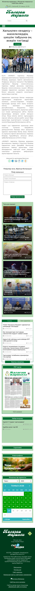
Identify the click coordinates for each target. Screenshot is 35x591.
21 (21, 506)
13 (17, 502)
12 (13, 502)
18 (9, 506)
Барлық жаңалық (17, 362)
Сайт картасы (17, 572)
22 (26, 506)
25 (9, 511)
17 (5, 506)
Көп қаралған (25, 321)
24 (5, 511)
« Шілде (7, 519)
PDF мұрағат (17, 412)
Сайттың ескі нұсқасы (17, 582)
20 (17, 506)
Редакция (17, 570)
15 (26, 502)
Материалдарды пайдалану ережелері (17, 575)
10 (5, 502)
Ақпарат (17, 44)
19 (13, 506)
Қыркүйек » (26, 519)
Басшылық (17, 567)
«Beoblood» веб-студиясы (17, 587)
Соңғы (9, 321)
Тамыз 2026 (17, 486)
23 (30, 506)
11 (9, 502)
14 (22, 502)
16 (30, 502)
